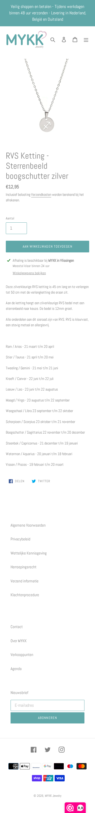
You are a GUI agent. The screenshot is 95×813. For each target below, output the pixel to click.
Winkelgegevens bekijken (29, 273)
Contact (17, 626)
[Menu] (86, 39)
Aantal (10, 218)
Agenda (16, 668)
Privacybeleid (20, 538)
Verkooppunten (22, 654)
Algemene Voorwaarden (28, 525)
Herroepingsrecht (23, 566)
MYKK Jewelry (53, 796)
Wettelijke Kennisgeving (29, 553)
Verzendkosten (41, 194)
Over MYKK (19, 640)
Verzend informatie (25, 580)
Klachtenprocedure (25, 594)
